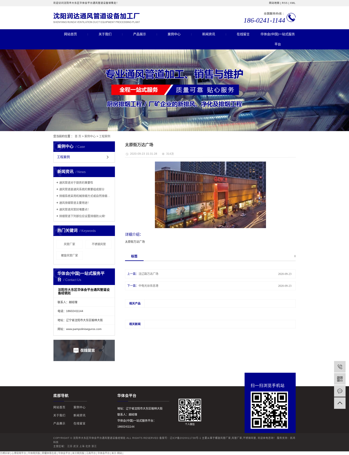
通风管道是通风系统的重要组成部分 (81, 189)
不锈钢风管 (99, 244)
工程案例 (104, 136)
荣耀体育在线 (49, 453)
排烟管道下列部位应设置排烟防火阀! (82, 216)
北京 (88, 446)
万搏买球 (5, 453)
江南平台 (91, 453)
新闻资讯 (208, 34)
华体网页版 (34, 453)
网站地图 (274, 3)
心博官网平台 (19, 453)
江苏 (70, 446)
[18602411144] (340, 367)
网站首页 (70, 34)
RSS (285, 3)
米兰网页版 (78, 453)
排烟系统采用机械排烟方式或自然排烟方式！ (85, 195)
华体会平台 (64, 453)
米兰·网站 (116, 453)
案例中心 (174, 34)
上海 (82, 446)
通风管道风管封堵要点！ (74, 209)
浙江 (94, 446)
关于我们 (105, 34)
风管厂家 (69, 244)
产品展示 (139, 34)
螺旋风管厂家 (69, 255)
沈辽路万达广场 (148, 273)
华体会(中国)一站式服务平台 (278, 39)
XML (293, 3)
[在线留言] (340, 391)
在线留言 (243, 34)
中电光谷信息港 (148, 285)
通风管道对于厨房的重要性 (76, 182)
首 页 (78, 136)
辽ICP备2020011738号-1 (185, 438)
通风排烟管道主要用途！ (74, 202)
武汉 (76, 446)
